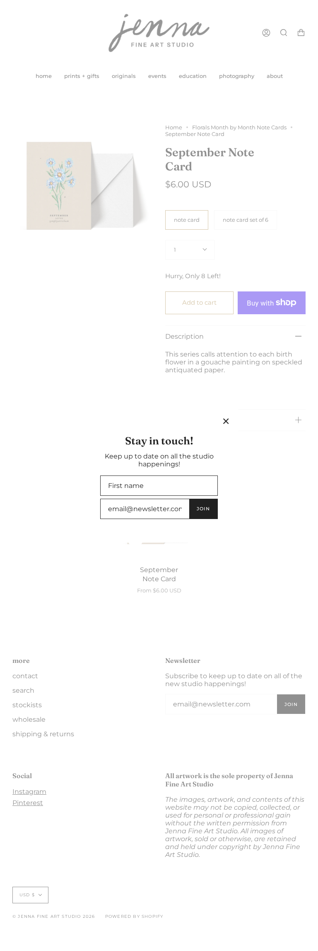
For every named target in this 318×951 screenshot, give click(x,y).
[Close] (226, 421)
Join (203, 509)
